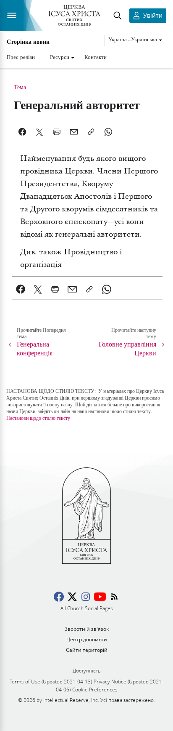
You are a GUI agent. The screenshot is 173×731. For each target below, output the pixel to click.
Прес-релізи (21, 57)
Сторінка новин (28, 42)
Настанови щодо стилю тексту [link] (38, 417)
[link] (20, 289)
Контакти (95, 57)
